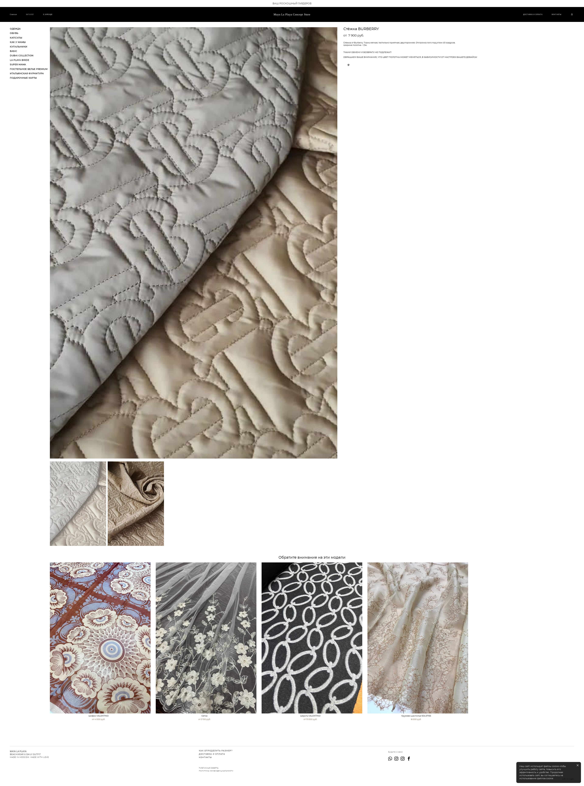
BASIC (13, 51)
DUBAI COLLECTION (21, 56)
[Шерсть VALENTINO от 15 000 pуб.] (312, 637)
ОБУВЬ (14, 33)
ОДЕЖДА (15, 29)
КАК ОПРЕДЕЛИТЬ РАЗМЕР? (216, 751)
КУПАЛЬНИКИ (18, 47)
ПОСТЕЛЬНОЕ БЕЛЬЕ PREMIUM (29, 69)
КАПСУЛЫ (16, 38)
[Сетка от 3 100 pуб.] (206, 637)
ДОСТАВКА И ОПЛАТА (533, 14)
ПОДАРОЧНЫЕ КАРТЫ (23, 78)
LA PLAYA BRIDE (19, 60)
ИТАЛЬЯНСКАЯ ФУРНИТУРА (27, 74)
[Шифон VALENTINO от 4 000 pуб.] (100, 637)
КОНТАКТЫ (556, 14)
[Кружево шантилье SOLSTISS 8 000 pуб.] (417, 637)
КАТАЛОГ (30, 14)
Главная (13, 14)
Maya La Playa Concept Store (292, 14)
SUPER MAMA (18, 65)
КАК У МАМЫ (18, 42)
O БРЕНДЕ (47, 14)
